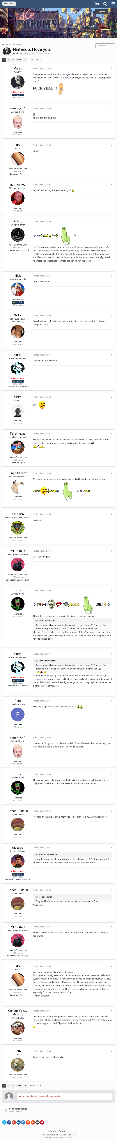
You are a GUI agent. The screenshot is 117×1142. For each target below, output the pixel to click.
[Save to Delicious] (23, 1122)
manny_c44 (17, 108)
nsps (18, 590)
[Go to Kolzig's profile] (18, 235)
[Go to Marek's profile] (7, 51)
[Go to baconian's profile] (18, 528)
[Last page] (25, 60)
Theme (51, 1131)
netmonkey (17, 184)
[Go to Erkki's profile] (18, 159)
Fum (18, 701)
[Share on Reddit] (28, 1122)
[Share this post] (111, 69)
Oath (18, 1051)
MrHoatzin (18, 551)
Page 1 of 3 (35, 60)
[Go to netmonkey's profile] (18, 198)
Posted (42, 68)
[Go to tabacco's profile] (18, 861)
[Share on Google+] (14, 1122)
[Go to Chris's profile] (18, 368)
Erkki (17, 145)
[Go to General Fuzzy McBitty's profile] (18, 1028)
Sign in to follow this (13, 45)
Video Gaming (44, 53)
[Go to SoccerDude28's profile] (18, 824)
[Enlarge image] (75, 604)
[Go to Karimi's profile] (18, 410)
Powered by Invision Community (58, 1138)
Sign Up (101, 12)
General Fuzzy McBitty (17, 1012)
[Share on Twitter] (4, 1122)
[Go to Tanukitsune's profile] (18, 447)
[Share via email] (37, 1122)
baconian (18, 514)
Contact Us (64, 1131)
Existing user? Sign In (81, 12)
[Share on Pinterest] (42, 1122)
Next (19, 60)
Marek (19, 53)
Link (66, 77)
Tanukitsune (18, 433)
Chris (17, 355)
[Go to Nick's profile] (18, 289)
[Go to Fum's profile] (18, 714)
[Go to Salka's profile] (18, 332)
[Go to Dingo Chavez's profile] (18, 487)
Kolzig (17, 221)
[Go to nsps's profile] (18, 604)
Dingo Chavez (18, 473)
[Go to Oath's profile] (18, 1065)
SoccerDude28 (18, 811)
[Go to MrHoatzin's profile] (18, 564)
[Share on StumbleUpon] (33, 1122)
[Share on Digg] (18, 1122)
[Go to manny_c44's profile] (18, 122)
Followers (102, 46)
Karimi (17, 397)
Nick (18, 276)
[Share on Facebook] (9, 1122)
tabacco (17, 847)
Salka (17, 315)
